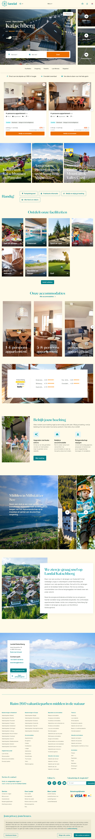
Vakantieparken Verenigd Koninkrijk (34, 728)
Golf (72, 755)
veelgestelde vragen (14, 781)
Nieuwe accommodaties (8, 758)
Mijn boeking (39, 458)
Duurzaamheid (28, 796)
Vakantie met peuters (76, 740)
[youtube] (64, 784)
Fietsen (73, 753)
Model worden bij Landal (31, 801)
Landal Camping (52, 793)
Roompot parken (6, 761)
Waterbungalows (29, 764)
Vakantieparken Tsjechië (31, 725)
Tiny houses (28, 758)
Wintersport (74, 766)
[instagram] (55, 784)
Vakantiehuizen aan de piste (55, 733)
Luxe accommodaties (53, 728)
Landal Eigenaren (52, 799)
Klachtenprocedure (7, 804)
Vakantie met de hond (76, 725)
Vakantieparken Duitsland (31, 720)
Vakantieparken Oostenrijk (31, 723)
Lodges (27, 748)
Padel (72, 760)
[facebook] (50, 784)
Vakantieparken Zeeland (8, 744)
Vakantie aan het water (53, 764)
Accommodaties (29, 735)
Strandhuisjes (28, 756)
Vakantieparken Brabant (8, 715)
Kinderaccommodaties (53, 725)
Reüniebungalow (52, 731)
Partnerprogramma (29, 804)
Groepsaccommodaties (54, 718)
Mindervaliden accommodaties (56, 741)
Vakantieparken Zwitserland (32, 731)
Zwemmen (73, 768)
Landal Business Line (53, 796)
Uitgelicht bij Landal (7, 750)
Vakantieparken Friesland (8, 723)
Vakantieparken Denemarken (32, 718)
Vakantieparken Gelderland (8, 725)
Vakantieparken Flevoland (8, 720)
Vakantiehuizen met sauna (54, 746)
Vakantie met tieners (76, 743)
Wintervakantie (75, 720)
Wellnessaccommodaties (54, 736)
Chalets (27, 743)
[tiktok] (60, 784)
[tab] (29, 512)
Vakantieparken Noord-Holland (9, 733)
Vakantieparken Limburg (8, 731)
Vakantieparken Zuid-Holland (9, 746)
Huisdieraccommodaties (54, 720)
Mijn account (5, 796)
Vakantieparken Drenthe (8, 718)
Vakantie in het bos (53, 761)
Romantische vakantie (76, 723)
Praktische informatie (50, 193)
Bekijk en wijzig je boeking (75, 193)
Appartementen (29, 738)
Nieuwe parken (5, 756)
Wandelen (73, 763)
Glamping (73, 715)
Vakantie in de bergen (53, 769)
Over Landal (28, 793)
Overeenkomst (5, 799)
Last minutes (5, 753)
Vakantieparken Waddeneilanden (10, 741)
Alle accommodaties (47, 296)
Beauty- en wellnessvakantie (78, 728)
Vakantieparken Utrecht (8, 738)
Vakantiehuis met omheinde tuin (56, 723)
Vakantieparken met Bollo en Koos (79, 746)
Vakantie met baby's (76, 738)
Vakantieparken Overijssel (8, 736)
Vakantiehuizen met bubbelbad (56, 744)
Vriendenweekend (75, 731)
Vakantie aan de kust (53, 758)
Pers (26, 806)
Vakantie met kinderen (77, 735)
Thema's (73, 712)
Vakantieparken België (30, 715)
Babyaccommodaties (53, 715)
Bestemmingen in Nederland (9, 712)
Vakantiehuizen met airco (54, 749)
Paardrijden (74, 758)
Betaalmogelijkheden (7, 801)
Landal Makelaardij (52, 801)
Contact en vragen (6, 793)
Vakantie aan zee (52, 766)
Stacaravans (28, 753)
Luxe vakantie (74, 718)
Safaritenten (28, 751)
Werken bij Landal (29, 799)
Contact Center (21, 783)
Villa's (26, 761)
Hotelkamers (28, 746)
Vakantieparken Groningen (8, 728)
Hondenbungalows (53, 751)
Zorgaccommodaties (53, 738)
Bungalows (28, 740)
